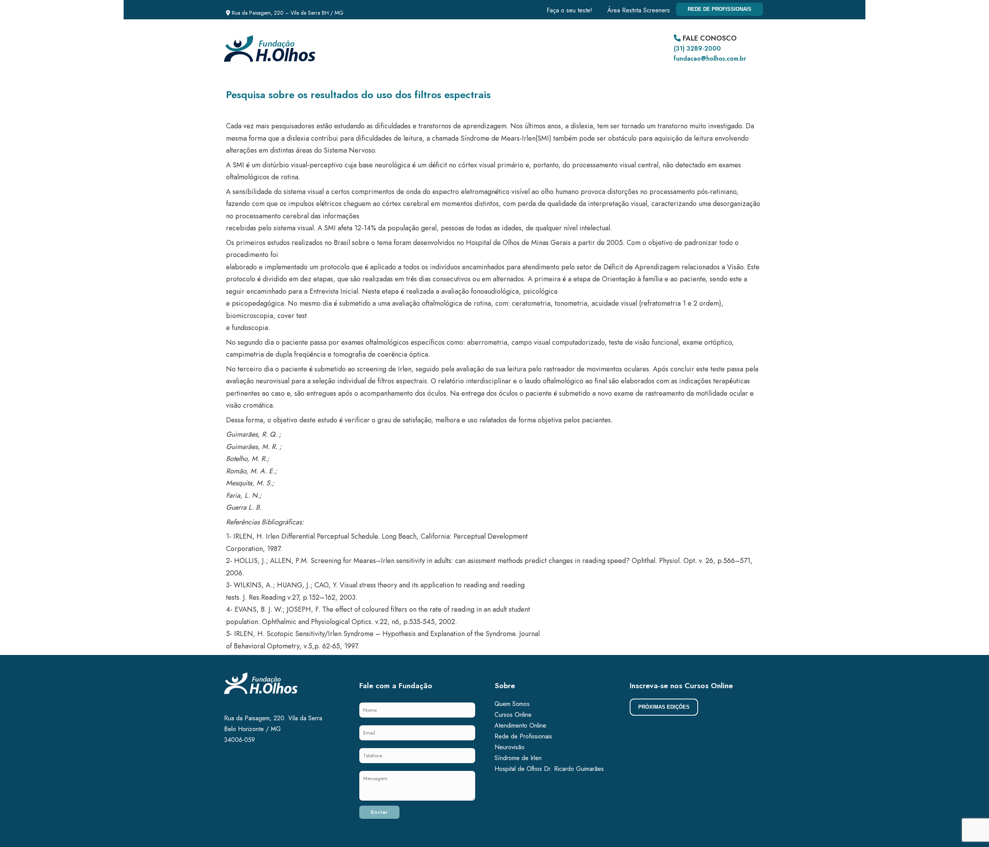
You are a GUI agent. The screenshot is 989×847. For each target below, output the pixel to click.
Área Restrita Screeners (638, 10)
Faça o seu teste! (569, 10)
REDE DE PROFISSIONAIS (719, 9)
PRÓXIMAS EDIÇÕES (664, 707)
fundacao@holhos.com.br (710, 58)
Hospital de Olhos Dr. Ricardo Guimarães (549, 768)
